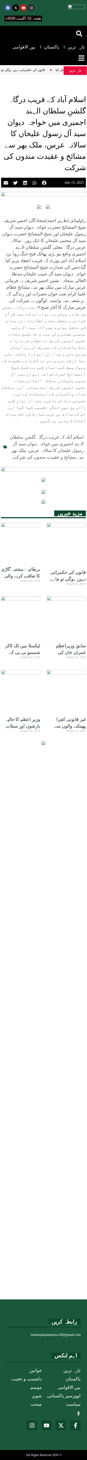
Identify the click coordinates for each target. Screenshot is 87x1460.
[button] (79, 33)
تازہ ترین (72, 1370)
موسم (36, 1387)
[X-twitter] (15, 7)
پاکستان (73, 1378)
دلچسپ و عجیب (26, 1378)
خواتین (35, 1370)
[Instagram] (31, 7)
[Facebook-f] (75, 1425)
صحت (36, 1404)
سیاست (73, 1404)
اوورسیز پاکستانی (64, 1395)
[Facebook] (7, 7)
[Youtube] (23, 7)
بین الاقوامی (69, 1387)
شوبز (37, 1395)
